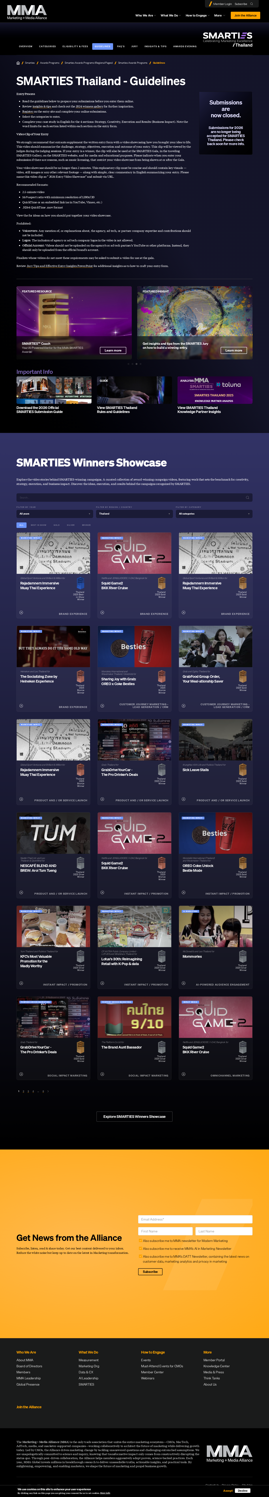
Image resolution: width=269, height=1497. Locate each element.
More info (105, 1493)
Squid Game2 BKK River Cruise (114, 585)
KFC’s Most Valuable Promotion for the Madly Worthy (36, 961)
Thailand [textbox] (104, 514)
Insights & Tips (156, 46)
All (21, 525)
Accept (228, 1490)
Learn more (233, 350)
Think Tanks (211, 1378)
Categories (47, 46)
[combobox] (54, 514)
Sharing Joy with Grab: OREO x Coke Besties (118, 681)
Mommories (192, 956)
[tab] (128, 364)
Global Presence (28, 1384)
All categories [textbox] (187, 514)
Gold (57, 525)
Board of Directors (29, 1366)
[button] (11, 323)
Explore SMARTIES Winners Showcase (134, 1116)
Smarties (30, 63)
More (221, 16)
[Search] (252, 3)
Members (23, 1372)
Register (28, 111)
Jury (134, 46)
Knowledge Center (216, 1366)
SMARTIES (86, 1384)
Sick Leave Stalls (196, 770)
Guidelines (103, 46)
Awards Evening (185, 46)
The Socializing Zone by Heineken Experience (38, 679)
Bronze (86, 525)
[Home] (18, 63)
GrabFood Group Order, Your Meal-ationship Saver (203, 679)
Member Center (152, 1372)
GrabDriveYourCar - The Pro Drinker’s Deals (119, 772)
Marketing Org (89, 1366)
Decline (243, 1490)
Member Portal (214, 1360)
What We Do (169, 15)
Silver (71, 525)
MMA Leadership (28, 1378)
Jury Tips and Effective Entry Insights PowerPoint (60, 266)
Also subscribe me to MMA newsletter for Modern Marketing (185, 1240)
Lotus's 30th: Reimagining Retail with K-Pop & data (121, 961)
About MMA (24, 1360)
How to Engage (196, 15)
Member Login (222, 3)
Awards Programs (49, 63)
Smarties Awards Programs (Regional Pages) (89, 63)
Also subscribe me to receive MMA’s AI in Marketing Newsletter (187, 1248)
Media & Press (213, 1372)
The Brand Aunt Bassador (121, 1047)
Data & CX (86, 1372)
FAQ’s (121, 46)
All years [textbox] (24, 514)
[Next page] (48, 1091)
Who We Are (144, 15)
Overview (26, 46)
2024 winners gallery (89, 106)
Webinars (147, 1378)
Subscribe (241, 3)
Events (146, 1360)
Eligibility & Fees (75, 46)
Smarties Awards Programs (132, 63)
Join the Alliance (245, 15)
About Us (210, 1384)
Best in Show (38, 525)
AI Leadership (88, 1378)
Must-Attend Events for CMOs (162, 1366)
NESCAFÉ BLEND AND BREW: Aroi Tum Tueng (38, 868)
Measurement (88, 1360)
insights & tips (42, 106)
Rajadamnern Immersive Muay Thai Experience (39, 585)
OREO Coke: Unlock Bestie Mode (198, 868)
